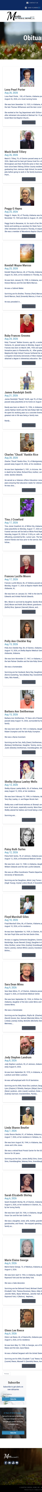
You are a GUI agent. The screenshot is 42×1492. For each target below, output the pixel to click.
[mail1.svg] (9, 1463)
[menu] (39, 8)
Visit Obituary (28, 122)
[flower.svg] (17, 1463)
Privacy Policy (28, 1490)
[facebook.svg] (6, 1463)
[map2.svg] (13, 1463)
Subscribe (13, 1399)
